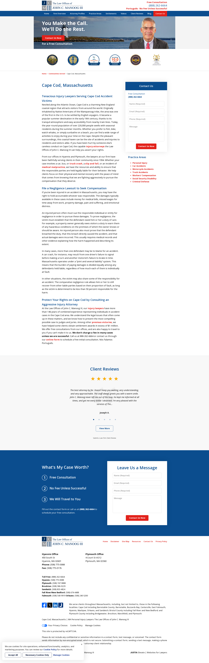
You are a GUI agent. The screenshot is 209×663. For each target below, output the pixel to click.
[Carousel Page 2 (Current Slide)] (99, 419)
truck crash (76, 163)
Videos (123, 13)
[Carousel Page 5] (115, 419)
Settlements (111, 13)
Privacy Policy (161, 541)
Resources (136, 541)
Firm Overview (59, 13)
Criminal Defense (140, 181)
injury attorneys (95, 146)
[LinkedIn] (55, 605)
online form (53, 339)
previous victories (102, 322)
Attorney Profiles (77, 13)
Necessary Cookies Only (37, 655)
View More (104, 428)
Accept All (13, 655)
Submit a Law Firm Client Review (104, 438)
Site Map (125, 541)
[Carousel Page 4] (110, 419)
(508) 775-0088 (57, 564)
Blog (149, 13)
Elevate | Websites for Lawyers (148, 652)
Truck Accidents (140, 172)
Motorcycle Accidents (142, 169)
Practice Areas (95, 13)
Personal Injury (139, 163)
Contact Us (160, 13)
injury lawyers (96, 308)
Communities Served (57, 74)
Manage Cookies (92, 625)
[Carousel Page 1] (93, 419)
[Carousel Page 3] (104, 419)
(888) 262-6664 (158, 5)
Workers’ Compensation (144, 175)
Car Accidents (139, 166)
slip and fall (92, 163)
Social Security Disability (144, 178)
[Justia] (60, 605)
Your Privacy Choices (57, 625)
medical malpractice (53, 167)
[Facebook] (44, 605)
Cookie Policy (76, 625)
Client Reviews (137, 13)
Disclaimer (115, 541)
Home (46, 13)
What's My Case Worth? (65, 467)
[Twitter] (49, 605)
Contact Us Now (53, 38)
